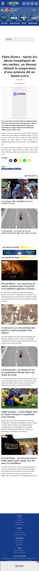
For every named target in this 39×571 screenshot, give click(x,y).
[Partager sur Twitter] (15, 161)
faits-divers (17, 168)
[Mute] (34, 10)
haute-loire (10, 168)
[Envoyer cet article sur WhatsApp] (24, 161)
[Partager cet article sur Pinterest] (19, 161)
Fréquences (19, 524)
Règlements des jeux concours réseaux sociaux (19, 558)
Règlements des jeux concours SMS (19, 560)
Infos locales (19, 532)
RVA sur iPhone (19, 550)
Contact (19, 518)
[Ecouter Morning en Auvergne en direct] (19, 252)
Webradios (33, 23)
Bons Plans (15, 23)
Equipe (19, 520)
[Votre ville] (24, 3)
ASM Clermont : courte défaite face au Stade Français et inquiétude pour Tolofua (19, 414)
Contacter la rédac (19, 534)
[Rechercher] (32, 3)
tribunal (4, 168)
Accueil (4, 23)
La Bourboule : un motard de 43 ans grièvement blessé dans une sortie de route (18, 372)
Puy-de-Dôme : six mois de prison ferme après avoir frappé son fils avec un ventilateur (19, 460)
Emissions (19, 542)
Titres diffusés (19, 522)
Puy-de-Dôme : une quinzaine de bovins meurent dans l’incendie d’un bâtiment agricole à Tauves (18, 286)
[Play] (2, 10)
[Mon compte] (36, 3)
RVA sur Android (19, 552)
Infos (24, 23)
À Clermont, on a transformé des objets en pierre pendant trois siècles (18, 330)
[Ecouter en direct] (28, 3)
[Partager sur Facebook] (10, 161)
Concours (19, 545)
